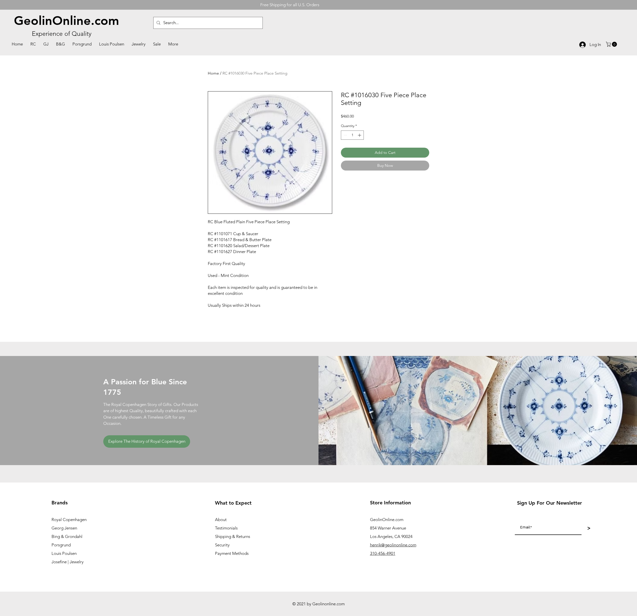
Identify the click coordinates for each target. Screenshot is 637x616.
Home (213, 73)
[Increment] (360, 135)
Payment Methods (232, 553)
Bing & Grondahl (67, 536)
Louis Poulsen (64, 553)
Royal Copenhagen (69, 519)
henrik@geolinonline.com (393, 544)
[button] (612, 44)
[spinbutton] (352, 135)
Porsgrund (61, 544)
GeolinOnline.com (66, 20)
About (221, 519)
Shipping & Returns (232, 536)
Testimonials (226, 528)
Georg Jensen (64, 528)
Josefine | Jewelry (68, 561)
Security (222, 544)
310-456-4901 (382, 553)
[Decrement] (345, 135)
